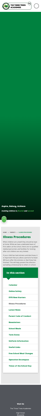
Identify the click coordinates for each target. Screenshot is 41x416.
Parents (12, 232)
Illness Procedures (25, 232)
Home (5, 232)
